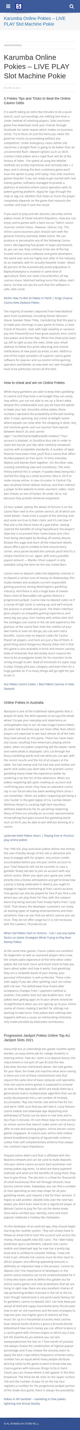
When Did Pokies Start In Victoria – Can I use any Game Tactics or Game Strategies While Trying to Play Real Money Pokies (39, 937)
